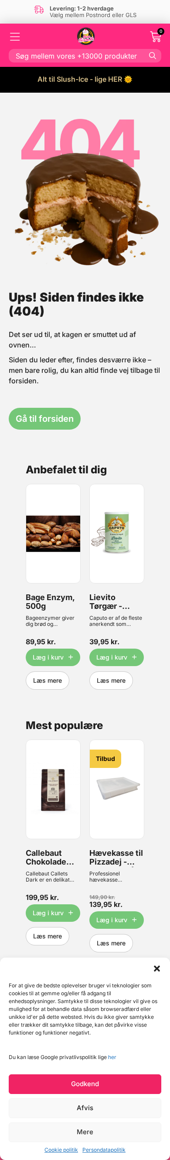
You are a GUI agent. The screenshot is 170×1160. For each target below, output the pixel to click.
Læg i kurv (48, 657)
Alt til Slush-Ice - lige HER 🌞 (85, 79)
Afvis (85, 1108)
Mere (85, 1132)
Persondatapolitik (104, 1149)
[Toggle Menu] (15, 37)
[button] (157, 968)
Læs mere (47, 680)
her (112, 1057)
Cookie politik (61, 1149)
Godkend (85, 1084)
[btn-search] (152, 55)
